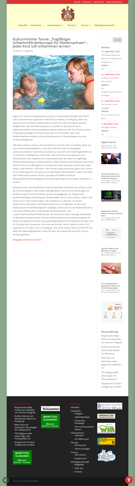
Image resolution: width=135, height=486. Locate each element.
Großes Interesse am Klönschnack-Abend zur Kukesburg (110, 350)
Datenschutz (99, 2)
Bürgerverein (81, 458)
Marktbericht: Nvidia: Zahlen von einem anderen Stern (111, 213)
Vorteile (78, 471)
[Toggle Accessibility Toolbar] (129, 480)
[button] (6, 480)
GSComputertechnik (30, 481)
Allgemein (28, 51)
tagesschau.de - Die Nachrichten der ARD (109, 146)
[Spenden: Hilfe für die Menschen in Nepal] (111, 233)
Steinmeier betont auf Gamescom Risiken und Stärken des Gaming (110, 176)
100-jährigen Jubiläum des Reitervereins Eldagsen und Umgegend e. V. (111, 58)
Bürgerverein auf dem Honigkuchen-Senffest (25, 443)
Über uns (79, 468)
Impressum (87, 2)
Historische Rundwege (80, 422)
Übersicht (79, 435)
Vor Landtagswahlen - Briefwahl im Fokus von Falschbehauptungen (110, 285)
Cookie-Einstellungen (114, 2)
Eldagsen (79, 413)
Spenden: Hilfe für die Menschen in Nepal (110, 249)
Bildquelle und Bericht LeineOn (27, 239)
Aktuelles (22, 25)
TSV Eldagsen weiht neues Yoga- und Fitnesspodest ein (110, 375)
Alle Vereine (80, 454)
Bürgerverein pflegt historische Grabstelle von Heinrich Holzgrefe (111, 339)
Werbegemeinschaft (104, 25)
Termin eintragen (82, 448)
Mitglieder (79, 464)
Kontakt (77, 2)
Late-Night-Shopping (108, 127)
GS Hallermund (82, 439)
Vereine (85, 25)
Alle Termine (80, 445)
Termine (71, 25)
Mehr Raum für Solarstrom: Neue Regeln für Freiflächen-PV (26, 427)
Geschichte (36, 25)
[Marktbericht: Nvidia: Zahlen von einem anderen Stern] (111, 195)
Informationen (54, 25)
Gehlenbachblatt (82, 417)
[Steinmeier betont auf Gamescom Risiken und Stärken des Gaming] (111, 158)
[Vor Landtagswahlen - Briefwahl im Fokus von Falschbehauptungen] (111, 268)
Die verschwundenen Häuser (84, 428)
